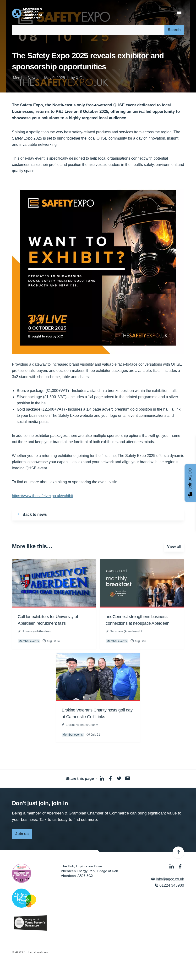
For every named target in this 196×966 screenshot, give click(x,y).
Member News (25, 78)
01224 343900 (171, 885)
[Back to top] (178, 852)
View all (174, 546)
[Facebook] (180, 867)
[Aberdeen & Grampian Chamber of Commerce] (27, 13)
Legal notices (38, 952)
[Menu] (179, 13)
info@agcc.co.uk (169, 879)
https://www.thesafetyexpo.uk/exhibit (42, 496)
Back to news (34, 514)
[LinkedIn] (172, 867)
